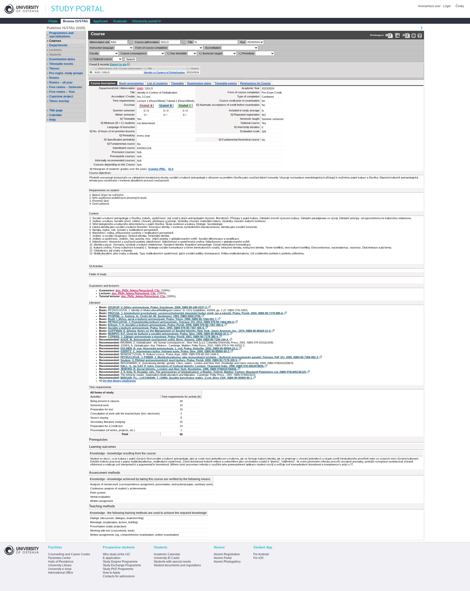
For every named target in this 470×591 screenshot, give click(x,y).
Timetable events (61, 64)
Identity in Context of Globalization (164, 72)
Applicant (100, 21)
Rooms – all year (61, 82)
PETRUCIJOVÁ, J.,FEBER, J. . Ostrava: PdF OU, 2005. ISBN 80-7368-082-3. (219, 357)
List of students (157, 83)
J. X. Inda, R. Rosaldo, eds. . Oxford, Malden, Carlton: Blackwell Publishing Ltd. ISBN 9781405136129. (213, 371)
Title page (56, 110)
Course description (103, 83)
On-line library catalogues (119, 380)
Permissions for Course (255, 83)
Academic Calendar (167, 554)
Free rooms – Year (62, 92)
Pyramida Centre (59, 558)
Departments (58, 45)
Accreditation (213, 47)
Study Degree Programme (120, 561)
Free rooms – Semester (65, 87)
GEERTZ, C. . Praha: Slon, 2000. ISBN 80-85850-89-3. (175, 351)
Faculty (94, 53)
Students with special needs (172, 561)
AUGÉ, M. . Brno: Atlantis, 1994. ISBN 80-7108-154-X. (174, 339)
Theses (54, 68)
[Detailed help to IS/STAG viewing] (419, 35)
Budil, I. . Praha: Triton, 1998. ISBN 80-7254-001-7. (162, 319)
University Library (59, 565)
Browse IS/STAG (75, 21)
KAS (140, 88)
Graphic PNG (157, 168)
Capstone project (61, 96)
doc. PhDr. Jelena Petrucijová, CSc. (138, 290)
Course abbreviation (147, 42)
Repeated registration (246, 114)
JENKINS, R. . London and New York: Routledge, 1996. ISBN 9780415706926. (178, 368)
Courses (55, 41)
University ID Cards (166, 558)
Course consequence (133, 53)
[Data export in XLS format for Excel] (397, 35)
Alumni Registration (227, 554)
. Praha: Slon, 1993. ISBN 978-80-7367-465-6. (156, 327)
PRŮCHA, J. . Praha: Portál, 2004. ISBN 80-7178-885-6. (195, 313)
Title (190, 42)
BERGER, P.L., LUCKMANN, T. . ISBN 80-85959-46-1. (186, 377)
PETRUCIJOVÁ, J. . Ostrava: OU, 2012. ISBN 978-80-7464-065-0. (171, 321)
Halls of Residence (60, 561)
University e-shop (59, 569)
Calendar (55, 115)
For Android (261, 554)
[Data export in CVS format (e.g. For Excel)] (406, 35)
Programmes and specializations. (61, 34)
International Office (60, 572)
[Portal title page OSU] (82, 9)
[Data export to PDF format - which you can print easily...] (389, 35)
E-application (111, 558)
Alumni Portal (223, 558)
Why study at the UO (116, 554)
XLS (170, 168)
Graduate (120, 21)
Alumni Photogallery (227, 561)
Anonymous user (429, 6)
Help (52, 119)
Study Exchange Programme (122, 565)
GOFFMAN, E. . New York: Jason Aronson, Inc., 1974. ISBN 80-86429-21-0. (189, 330)
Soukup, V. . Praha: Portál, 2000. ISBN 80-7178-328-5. (179, 360)
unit (99, 42)
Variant (195, 68)
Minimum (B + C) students (119, 122)
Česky (460, 6)
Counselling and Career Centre (69, 554)
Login (447, 6)
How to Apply (111, 572)
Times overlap (59, 101)
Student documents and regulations (177, 565)
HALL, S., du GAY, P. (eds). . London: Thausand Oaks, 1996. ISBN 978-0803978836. (192, 366)
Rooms (54, 78)
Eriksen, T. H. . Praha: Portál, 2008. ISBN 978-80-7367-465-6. (166, 324)
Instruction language (102, 47)
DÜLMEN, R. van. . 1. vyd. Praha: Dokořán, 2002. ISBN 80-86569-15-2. (179, 348)
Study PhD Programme (118, 569)
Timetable (177, 83)
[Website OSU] (25, 9)
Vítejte (53, 21)
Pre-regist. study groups (66, 73)
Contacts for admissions (119, 576)
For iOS (258, 558)
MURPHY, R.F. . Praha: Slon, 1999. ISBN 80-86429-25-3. (168, 333)
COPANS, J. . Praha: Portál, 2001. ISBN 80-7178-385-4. (163, 336)
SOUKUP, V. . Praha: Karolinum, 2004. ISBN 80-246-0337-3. (157, 307)
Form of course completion (151, 47)
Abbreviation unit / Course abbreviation (120, 68)
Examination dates (62, 59)
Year (242, 42)
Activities (98, 266)
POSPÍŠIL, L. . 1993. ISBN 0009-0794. (154, 316)
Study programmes (131, 83)
